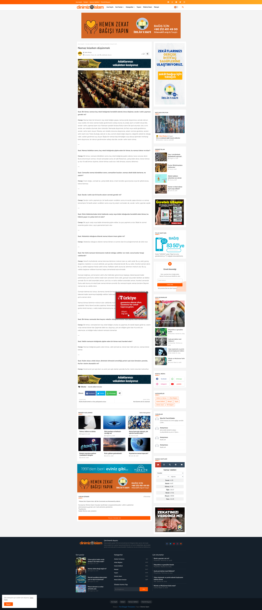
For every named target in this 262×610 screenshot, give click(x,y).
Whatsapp (112, 393)
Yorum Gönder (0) (114, 518)
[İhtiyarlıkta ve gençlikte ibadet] (161, 332)
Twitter (102, 393)
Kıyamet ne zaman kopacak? (138, 453)
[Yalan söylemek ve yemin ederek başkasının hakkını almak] (161, 351)
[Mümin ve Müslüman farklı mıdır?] (161, 361)
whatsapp (179, 379)
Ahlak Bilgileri (173, 398)
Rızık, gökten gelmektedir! (113, 453)
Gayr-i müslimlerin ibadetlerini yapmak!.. (175, 155)
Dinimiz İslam (147, 7)
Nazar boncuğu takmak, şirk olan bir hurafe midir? (138, 432)
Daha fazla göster (144, 412)
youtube (179, 384)
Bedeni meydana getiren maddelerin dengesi (87, 454)
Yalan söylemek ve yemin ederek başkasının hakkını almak (176, 351)
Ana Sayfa (79, 2)
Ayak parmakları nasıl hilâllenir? (174, 340)
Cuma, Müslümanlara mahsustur (175, 166)
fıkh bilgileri (170, 405)
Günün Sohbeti (160, 401)
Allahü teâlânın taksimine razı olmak (175, 177)
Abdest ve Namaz (161, 398)
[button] (183, 7)
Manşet (156, 7)
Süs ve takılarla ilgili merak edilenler (168, 138)
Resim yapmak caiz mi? (161, 558)
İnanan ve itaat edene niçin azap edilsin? (175, 187)
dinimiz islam (160, 405)
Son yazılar (119, 7)
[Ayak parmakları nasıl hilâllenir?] (161, 342)
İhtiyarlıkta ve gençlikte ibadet (175, 330)
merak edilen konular (92, 44)
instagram (164, 384)
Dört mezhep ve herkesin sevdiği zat (112, 432)
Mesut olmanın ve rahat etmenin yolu (95, 588)
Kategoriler (129, 7)
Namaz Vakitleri (94, 2)
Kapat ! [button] (8, 604)
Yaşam (139, 7)
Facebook (92, 393)
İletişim (86, 2)
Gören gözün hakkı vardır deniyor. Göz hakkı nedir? (96, 560)
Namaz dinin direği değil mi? (97, 569)
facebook (164, 379)
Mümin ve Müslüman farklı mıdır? (176, 359)
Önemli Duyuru (105, 2)
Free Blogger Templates (127, 607)
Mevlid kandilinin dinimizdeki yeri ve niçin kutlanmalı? (97, 578)
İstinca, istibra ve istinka (87, 431)
